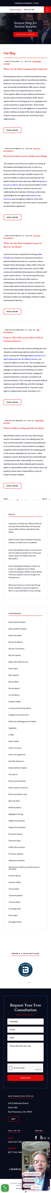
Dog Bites (12, 728)
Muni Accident (14, 801)
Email (25, 1038)
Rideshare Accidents (17, 860)
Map (13, 1119)
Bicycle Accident (15, 635)
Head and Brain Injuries (18, 768)
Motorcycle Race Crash (18, 794)
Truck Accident (14, 902)
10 (10, 500)
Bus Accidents (14, 688)
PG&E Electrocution (17, 847)
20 (34, 500)
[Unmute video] (36, 1162)
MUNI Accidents (15, 807)
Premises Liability (16, 854)
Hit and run (13, 774)
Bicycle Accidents (16, 642)
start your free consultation (25, 34)
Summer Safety (15, 882)
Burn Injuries (14, 675)
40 (42, 500)
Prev (6, 499)
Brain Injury (13, 668)
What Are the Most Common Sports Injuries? (25, 69)
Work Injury (13, 915)
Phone (25, 1030)
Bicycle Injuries (15, 655)
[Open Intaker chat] (25, 1192)
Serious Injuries (15, 875)
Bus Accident (14, 681)
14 (26, 500)
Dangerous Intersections (19, 715)
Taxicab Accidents (16, 895)
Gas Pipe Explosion (16, 761)
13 (22, 500)
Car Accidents (14, 695)
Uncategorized (15, 908)
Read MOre (12, 130)
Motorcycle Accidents (17, 781)
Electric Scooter (15, 748)
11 (14, 500)
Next (45, 499)
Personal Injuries (15, 834)
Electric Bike (14, 741)
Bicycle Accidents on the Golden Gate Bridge (25, 156)
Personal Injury (15, 840)
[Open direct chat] (44, 1138)
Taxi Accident (14, 889)
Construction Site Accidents (20, 708)
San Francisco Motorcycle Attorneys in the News (24, 868)
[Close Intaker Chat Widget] (48, 1138)
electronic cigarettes (17, 754)
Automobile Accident (17, 622)
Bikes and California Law (18, 662)
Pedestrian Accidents (17, 827)
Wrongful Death (15, 922)
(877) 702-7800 (15, 1152)
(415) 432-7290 (29, 10)
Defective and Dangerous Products (22, 721)
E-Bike (11, 734)
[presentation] (25, 1068)
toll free (12, 1148)
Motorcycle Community (18, 787)
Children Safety (15, 701)
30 (38, 500)
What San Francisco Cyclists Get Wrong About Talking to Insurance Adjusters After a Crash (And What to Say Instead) (24, 588)
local (10, 1138)
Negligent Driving (16, 814)
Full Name (25, 1022)
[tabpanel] (25, 969)
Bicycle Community (16, 648)
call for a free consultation (16, 9)
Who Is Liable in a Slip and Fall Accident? (24, 428)
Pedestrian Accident (17, 821)
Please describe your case (25, 1046)
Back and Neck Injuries (18, 629)
